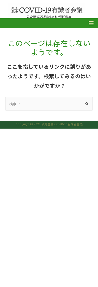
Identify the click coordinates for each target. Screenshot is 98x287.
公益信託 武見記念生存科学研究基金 (49, 17)
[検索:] (49, 103)
